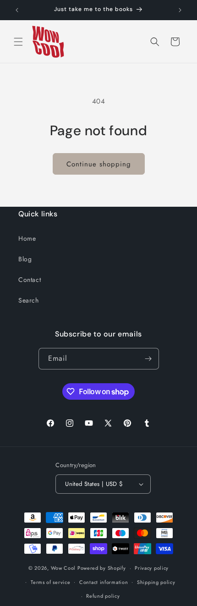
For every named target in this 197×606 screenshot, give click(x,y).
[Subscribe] (148, 358)
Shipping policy (156, 582)
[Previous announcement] (17, 10)
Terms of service (50, 582)
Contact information (103, 582)
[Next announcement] (180, 10)
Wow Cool (63, 568)
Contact (29, 279)
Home (27, 238)
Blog (25, 259)
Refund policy (103, 596)
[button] (18, 42)
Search (28, 300)
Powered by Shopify (101, 568)
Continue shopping (98, 164)
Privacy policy (152, 568)
